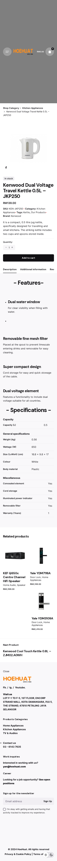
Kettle (26, 212)
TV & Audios (10, 733)
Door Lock (35, 577)
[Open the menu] (7, 51)
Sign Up (47, 801)
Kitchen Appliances (14, 729)
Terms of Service (42, 854)
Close (6, 671)
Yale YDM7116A (40, 573)
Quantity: (8, 242)
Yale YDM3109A (42, 618)
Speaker (21, 585)
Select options (15, 562)
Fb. (5, 687)
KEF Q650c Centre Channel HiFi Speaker (14, 577)
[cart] (49, 51)
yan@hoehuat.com (14, 766)
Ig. (10, 687)
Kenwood (16, 216)
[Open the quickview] (10, 550)
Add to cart (41, 562)
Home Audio (9, 585)
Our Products (38, 212)
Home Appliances (13, 725)
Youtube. (20, 687)
